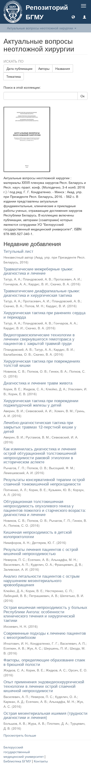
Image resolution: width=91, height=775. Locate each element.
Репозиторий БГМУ (47, 11)
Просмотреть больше (20, 735)
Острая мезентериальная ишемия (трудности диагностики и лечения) (46, 715)
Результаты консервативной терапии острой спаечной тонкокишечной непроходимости (44, 481)
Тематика (13, 76)
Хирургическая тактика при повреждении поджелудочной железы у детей (41, 403)
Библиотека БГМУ (18, 761)
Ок (82, 96)
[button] (73, 17)
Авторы (43, 68)
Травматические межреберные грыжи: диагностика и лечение (38, 271)
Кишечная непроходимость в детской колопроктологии (38, 534)
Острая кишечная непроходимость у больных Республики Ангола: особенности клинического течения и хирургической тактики (45, 613)
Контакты (41, 761)
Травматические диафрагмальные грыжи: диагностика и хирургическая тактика (42, 293)
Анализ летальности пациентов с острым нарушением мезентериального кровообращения (42, 580)
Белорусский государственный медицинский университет (24, 752)
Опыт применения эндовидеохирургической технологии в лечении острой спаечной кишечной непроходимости (44, 686)
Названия (62, 68)
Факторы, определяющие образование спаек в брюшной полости (44, 662)
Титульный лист (18, 251)
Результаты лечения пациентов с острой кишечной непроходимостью (41, 551)
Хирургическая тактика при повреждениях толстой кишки (42, 363)
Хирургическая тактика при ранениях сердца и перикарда (44, 315)
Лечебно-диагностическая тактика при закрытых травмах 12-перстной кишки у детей (40, 426)
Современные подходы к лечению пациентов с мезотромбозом (45, 635)
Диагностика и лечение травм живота (38, 383)
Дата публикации (19, 68)
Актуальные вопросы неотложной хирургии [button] (40, 28)
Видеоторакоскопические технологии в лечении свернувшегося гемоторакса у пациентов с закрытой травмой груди (39, 339)
